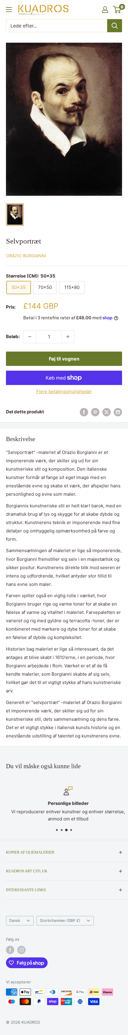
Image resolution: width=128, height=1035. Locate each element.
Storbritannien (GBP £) (60, 920)
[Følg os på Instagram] (21, 950)
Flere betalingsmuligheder (64, 391)
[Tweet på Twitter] (106, 412)
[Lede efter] (114, 25)
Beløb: (13, 336)
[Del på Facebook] (84, 412)
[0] (117, 9)
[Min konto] (105, 9)
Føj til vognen (64, 359)
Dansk (14, 920)
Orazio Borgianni (26, 255)
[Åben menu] (9, 9)
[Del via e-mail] (118, 412)
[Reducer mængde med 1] (30, 336)
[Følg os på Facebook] (10, 950)
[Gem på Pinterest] (95, 412)
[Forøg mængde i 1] (68, 336)
